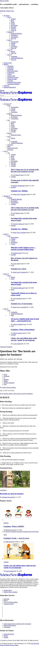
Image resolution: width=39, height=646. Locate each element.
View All (13, 30)
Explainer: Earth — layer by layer (16, 538)
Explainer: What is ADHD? (14, 526)
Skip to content (4, 1)
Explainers (10, 69)
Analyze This (11, 76)
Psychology (14, 35)
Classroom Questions (13, 84)
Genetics (13, 28)
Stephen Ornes (17, 253)
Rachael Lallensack (18, 224)
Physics (9, 133)
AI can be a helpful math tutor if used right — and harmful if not (25, 320)
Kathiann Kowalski (7, 497)
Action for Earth (12, 79)
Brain (12, 20)
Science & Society (12, 148)
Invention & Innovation (14, 82)
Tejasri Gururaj (17, 333)
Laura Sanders (17, 343)
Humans (9, 32)
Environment (14, 41)
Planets (13, 51)
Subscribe (6, 599)
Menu (5, 64)
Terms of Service (5, 645)
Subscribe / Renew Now (7, 11)
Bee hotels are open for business (11, 494)
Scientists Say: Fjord (18, 269)
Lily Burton (16, 175)
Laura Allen (16, 263)
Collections (10, 67)
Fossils (13, 24)
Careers (6, 637)
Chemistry (10, 145)
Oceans (13, 45)
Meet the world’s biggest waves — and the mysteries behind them (23, 248)
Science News (8, 63)
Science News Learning (10, 592)
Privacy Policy (14, 645)
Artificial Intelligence (17, 58)
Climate (13, 43)
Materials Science (16, 135)
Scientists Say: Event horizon (21, 304)
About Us (6, 85)
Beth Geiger (9, 541)
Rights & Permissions (10, 625)
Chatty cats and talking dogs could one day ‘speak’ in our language (24, 339)
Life (8, 17)
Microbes (13, 27)
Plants (12, 22)
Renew (6, 600)
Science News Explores (9, 387)
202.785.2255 (35, 643)
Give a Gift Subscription (11, 602)
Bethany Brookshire (18, 185)
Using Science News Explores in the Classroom (17, 624)
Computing (14, 56)
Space (9, 50)
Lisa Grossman (17, 298)
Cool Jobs (10, 81)
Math (8, 146)
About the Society (9, 634)
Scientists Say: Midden (19, 191)
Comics (9, 74)
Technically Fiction (12, 77)
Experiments (10, 72)
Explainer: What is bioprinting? (23, 329)
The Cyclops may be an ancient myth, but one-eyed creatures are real (25, 170)
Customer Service (9, 604)
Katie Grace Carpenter (19, 194)
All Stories (10, 66)
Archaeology (14, 37)
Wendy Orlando (17, 324)
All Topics (7, 15)
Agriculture (14, 46)
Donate (2, 90)
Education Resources (10, 87)
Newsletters (7, 627)
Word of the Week (12, 71)
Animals (13, 19)
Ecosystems (14, 25)
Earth (9, 40)
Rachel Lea (9, 530)
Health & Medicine (16, 33)
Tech (8, 55)
